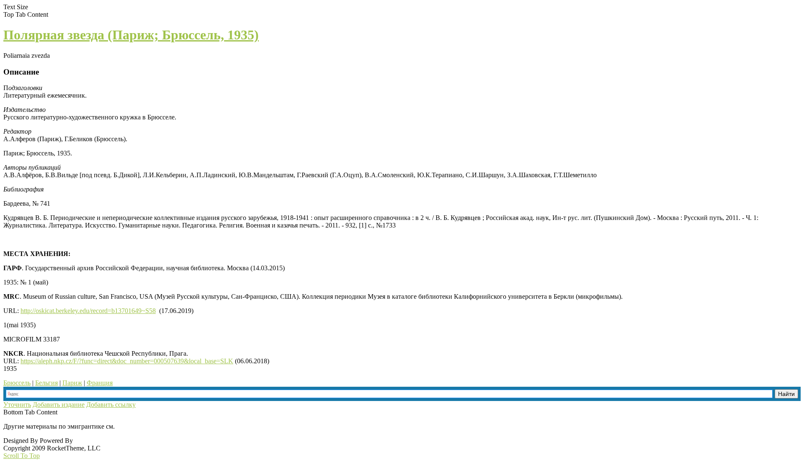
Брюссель (17, 382)
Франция (100, 382)
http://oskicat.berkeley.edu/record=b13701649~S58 (88, 310)
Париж (72, 382)
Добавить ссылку (111, 404)
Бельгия (46, 382)
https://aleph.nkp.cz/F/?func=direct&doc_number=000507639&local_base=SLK (127, 361)
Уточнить (17, 404)
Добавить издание (59, 404)
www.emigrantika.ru (145, 426)
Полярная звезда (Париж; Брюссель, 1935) (131, 34)
